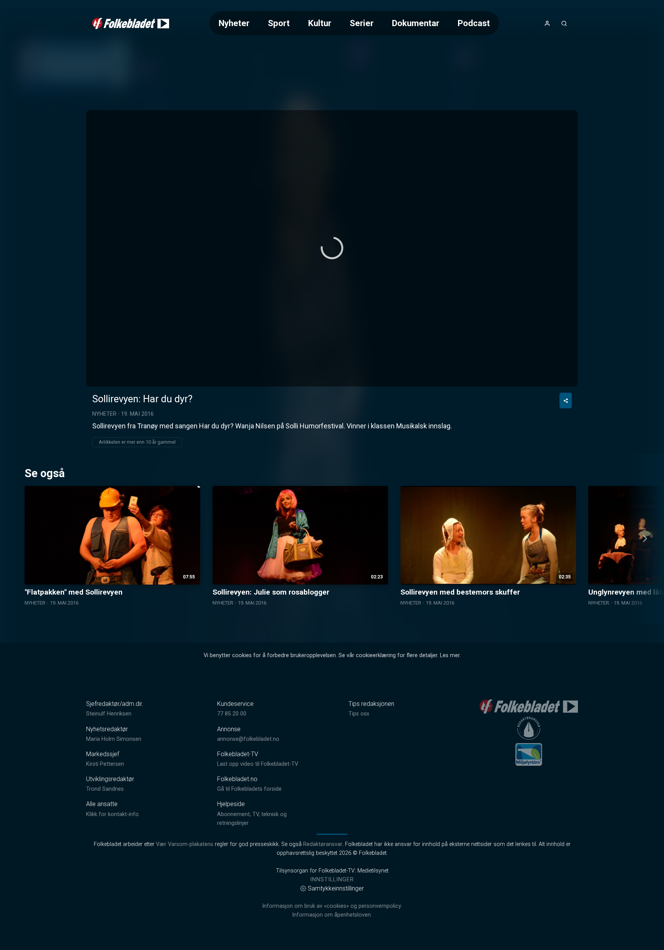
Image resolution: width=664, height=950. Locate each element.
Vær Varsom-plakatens (184, 844)
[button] (332, 248)
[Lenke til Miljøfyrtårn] (529, 754)
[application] (332, 248)
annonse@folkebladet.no (248, 739)
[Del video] (565, 400)
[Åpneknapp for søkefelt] (564, 23)
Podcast (474, 23)
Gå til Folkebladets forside (249, 789)
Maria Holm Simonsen (113, 739)
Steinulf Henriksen (108, 713)
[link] (130, 23)
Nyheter (234, 23)
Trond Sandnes (105, 789)
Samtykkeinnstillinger (336, 888)
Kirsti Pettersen (105, 764)
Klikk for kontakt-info (112, 814)
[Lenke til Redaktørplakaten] (528, 728)
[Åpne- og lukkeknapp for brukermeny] (547, 23)
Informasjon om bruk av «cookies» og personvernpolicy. (332, 906)
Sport (279, 23)
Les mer (450, 655)
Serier (362, 23)
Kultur (319, 23)
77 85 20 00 (231, 713)
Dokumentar (415, 23)
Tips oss (359, 713)
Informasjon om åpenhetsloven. (332, 915)
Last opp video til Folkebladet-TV (257, 764)
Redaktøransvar (322, 844)
